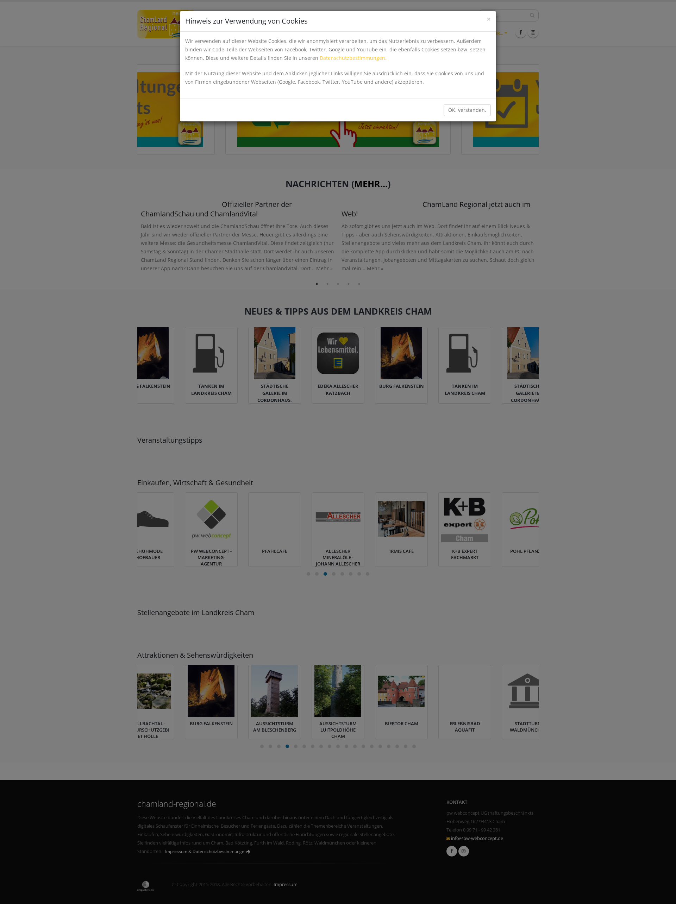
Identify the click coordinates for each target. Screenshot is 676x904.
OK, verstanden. (467, 110)
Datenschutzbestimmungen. (353, 58)
